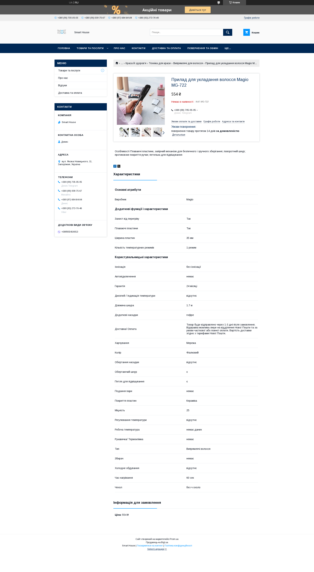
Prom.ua (174, 539)
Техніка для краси (160, 63)
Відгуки (62, 85)
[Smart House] (62, 38)
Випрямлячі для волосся (188, 63)
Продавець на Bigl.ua (157, 542)
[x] (118, 166)
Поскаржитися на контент (150, 545)
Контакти (138, 48)
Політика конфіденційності (178, 545)
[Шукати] (227, 32)
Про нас (119, 48)
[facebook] (114, 166)
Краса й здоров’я (136, 63)
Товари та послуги (90, 48)
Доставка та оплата (166, 48)
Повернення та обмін (202, 48)
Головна (64, 48)
